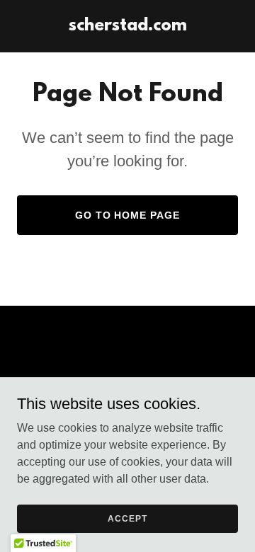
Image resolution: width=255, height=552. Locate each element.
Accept (127, 518)
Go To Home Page (128, 215)
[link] (128, 27)
